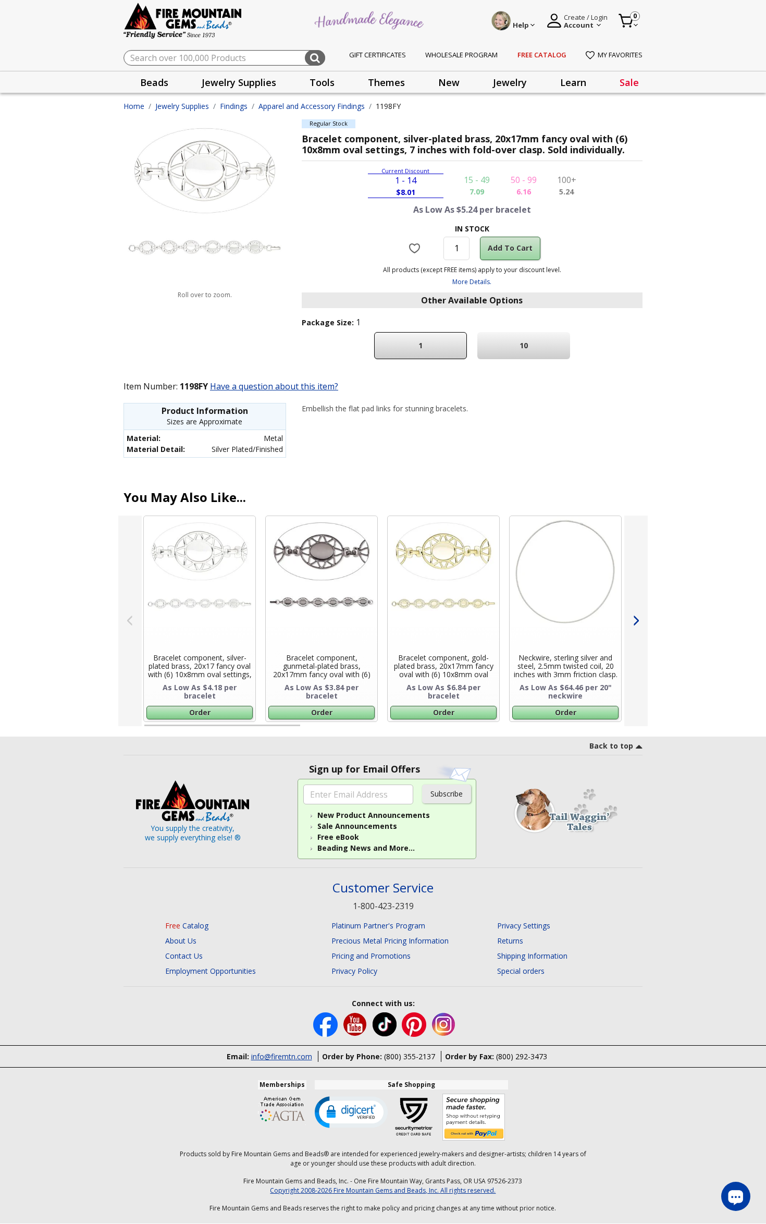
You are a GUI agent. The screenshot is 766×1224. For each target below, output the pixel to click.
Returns (510, 941)
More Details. (471, 281)
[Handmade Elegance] (370, 19)
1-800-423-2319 (383, 906)
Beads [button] (154, 82)
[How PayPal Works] (474, 1117)
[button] (351, 1111)
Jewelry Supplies (182, 106)
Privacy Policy (354, 971)
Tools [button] (322, 82)
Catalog (186, 926)
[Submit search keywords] (315, 58)
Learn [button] (573, 82)
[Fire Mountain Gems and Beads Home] (182, 20)
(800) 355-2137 (409, 1056)
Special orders (521, 971)
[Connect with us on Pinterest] (415, 1024)
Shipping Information (532, 956)
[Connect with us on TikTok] (386, 1024)
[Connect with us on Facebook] (326, 1024)
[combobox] (224, 58)
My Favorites (620, 54)
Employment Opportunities (210, 971)
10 (524, 345)
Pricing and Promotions (371, 956)
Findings (234, 106)
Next (636, 621)
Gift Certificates (377, 54)
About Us (180, 941)
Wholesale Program (461, 54)
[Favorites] (416, 248)
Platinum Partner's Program (378, 926)
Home (133, 106)
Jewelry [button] (510, 82)
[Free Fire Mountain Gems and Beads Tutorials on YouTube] (356, 1024)
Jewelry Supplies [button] (239, 82)
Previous (130, 621)
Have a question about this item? (274, 386)
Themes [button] (386, 82)
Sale (629, 82)
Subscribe (446, 794)
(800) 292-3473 (521, 1056)
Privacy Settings (523, 926)
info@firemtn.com (281, 1056)
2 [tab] (310, 730)
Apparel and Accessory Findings (311, 106)
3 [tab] (471, 730)
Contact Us (184, 956)
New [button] (449, 82)
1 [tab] (149, 730)
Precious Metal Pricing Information (390, 941)
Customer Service (383, 888)
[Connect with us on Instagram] (443, 1024)
